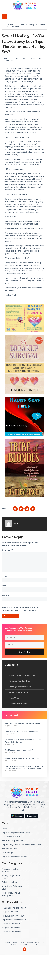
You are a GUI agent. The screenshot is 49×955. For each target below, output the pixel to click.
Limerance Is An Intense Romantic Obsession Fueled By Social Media (23, 741)
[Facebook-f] (24, 949)
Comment (7, 550)
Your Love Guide (12, 26)
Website (5, 595)
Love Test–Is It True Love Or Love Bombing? (22, 732)
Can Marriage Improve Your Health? (19, 750)
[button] (4, 16)
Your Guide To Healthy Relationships (31, 24)
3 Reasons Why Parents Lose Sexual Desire (22, 723)
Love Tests (9, 24)
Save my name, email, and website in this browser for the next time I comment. (20, 608)
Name (5, 576)
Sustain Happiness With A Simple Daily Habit (22, 758)
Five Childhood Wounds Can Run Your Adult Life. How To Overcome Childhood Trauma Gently (24, 767)
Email (5, 585)
